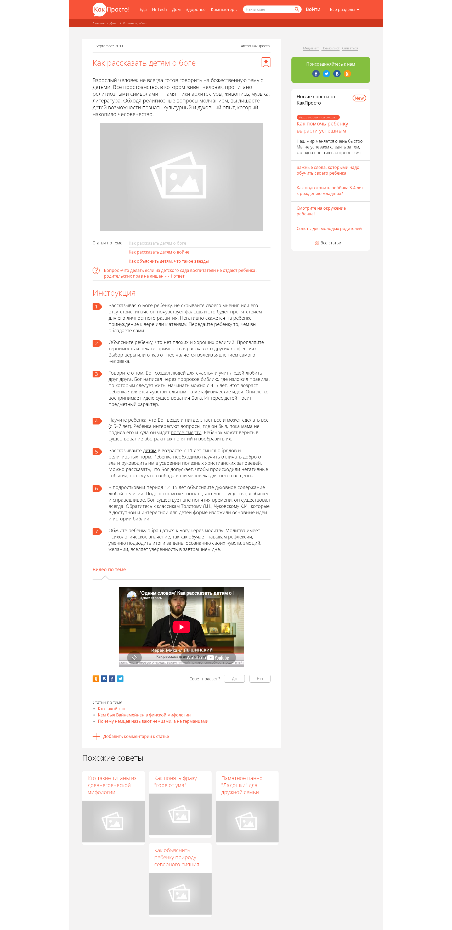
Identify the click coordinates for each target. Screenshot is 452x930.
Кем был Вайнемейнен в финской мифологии (144, 715)
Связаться (350, 48)
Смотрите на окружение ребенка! (321, 211)
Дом (176, 9)
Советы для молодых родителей (329, 228)
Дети (113, 23)
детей (230, 398)
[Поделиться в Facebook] (112, 678)
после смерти (186, 432)
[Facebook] (316, 73)
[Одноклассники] (347, 73)
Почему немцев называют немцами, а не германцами (153, 721)
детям (149, 450)
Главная (99, 23)
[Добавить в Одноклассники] (96, 678)
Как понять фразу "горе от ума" (175, 781)
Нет (260, 678)
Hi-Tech (159, 9)
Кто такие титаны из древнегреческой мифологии (112, 785)
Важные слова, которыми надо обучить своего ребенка (328, 170)
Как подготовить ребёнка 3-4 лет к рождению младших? (330, 190)
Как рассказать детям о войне (159, 252)
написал (152, 379)
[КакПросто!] (111, 9)
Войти (313, 9)
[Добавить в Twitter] (120, 678)
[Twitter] (326, 73)
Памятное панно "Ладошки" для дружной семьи (242, 785)
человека (119, 361)
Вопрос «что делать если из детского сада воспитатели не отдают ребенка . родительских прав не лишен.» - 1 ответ (180, 273)
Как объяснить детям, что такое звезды (169, 261)
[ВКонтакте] (337, 73)
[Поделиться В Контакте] (104, 678)
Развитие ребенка (136, 23)
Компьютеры (224, 9)
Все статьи (330, 243)
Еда (143, 9)
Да (234, 678)
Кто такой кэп (111, 708)
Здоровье (196, 9)
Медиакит (311, 48)
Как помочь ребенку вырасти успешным (322, 127)
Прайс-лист (330, 48)
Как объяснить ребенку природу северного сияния (176, 857)
